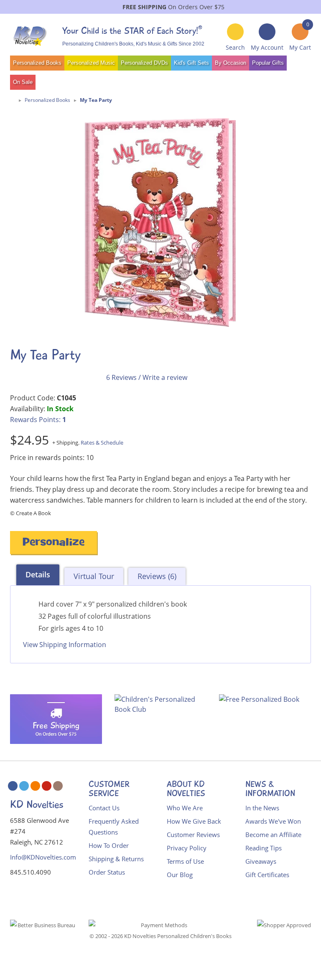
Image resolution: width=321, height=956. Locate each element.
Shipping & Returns (116, 859)
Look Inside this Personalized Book (64, 668)
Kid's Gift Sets (191, 63)
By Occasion (230, 63)
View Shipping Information (64, 644)
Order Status (107, 872)
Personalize (53, 543)
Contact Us (104, 808)
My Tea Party (96, 100)
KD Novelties (37, 804)
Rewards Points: (38, 419)
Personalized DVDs (144, 63)
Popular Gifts (268, 63)
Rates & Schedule (102, 442)
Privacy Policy (186, 848)
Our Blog (180, 874)
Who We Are (185, 808)
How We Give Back (194, 821)
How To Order (109, 845)
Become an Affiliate (273, 834)
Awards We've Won (273, 821)
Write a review (165, 377)
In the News (262, 808)
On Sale (23, 82)
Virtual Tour (94, 576)
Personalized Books (37, 63)
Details (37, 574)
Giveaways (260, 861)
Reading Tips (263, 848)
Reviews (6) (157, 576)
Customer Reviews (193, 834)
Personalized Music (91, 63)
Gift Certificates (267, 874)
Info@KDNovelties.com (43, 857)
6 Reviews (121, 377)
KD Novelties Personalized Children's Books (178, 936)
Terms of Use (185, 861)
